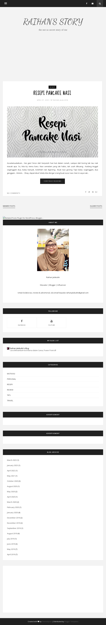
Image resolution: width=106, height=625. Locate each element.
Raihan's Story (53, 22)
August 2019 (12, 533)
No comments (13, 193)
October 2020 (12, 481)
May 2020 (11, 491)
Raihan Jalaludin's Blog (19, 348)
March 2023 (12, 460)
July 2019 (10, 538)
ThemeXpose (47, 621)
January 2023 (12, 465)
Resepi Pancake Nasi (52, 93)
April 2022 (11, 470)
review (10, 390)
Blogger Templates (71, 621)
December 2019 (13, 517)
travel (10, 400)
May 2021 (11, 476)
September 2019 (14, 528)
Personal (11, 379)
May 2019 (11, 549)
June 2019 (11, 544)
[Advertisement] (53, 62)
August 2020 (12, 486)
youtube (51, 325)
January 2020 (12, 512)
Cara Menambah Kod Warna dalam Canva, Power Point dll (33, 350)
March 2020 (12, 502)
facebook (21, 325)
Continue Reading (52, 181)
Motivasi (11, 373)
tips (9, 395)
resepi (52, 87)
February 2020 (13, 507)
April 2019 (11, 554)
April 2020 (11, 497)
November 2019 (13, 523)
